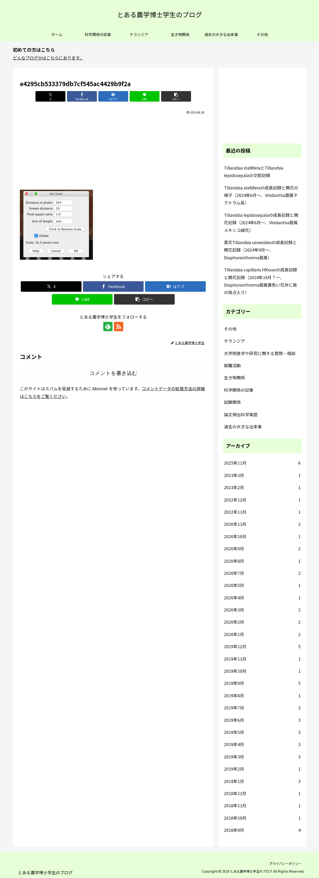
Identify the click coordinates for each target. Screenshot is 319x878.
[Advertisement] (113, 151)
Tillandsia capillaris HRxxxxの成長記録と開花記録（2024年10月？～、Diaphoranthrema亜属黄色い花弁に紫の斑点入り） (260, 281)
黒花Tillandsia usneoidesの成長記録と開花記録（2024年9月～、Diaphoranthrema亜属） (260, 249)
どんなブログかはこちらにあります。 (48, 58)
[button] (176, 96)
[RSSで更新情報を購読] (118, 326)
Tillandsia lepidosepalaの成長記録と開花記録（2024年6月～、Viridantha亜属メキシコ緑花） (261, 222)
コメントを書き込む (113, 373)
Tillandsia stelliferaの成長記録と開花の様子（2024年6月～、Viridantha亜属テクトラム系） (261, 195)
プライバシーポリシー (285, 863)
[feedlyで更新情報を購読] (108, 326)
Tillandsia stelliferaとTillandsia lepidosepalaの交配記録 (253, 171)
